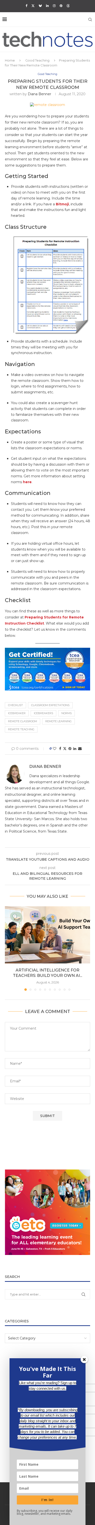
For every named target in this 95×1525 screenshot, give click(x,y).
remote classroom (22, 721)
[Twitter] (33, 6)
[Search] (90, 19)
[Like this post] (54, 748)
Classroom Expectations (50, 705)
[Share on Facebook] (60, 748)
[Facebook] (26, 6)
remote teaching (21, 729)
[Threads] (68, 6)
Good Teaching (37, 60)
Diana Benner (39, 94)
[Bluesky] (40, 6)
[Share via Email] (80, 748)
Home (10, 60)
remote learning (58, 721)
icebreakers (43, 713)
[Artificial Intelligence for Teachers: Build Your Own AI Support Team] (47, 934)
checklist (15, 705)
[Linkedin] (47, 6)
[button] (9, 948)
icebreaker (17, 713)
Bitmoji (62, 204)
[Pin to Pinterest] (69, 748)
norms (66, 713)
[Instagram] (54, 6)
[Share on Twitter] (64, 748)
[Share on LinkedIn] (74, 748)
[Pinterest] (61, 6)
